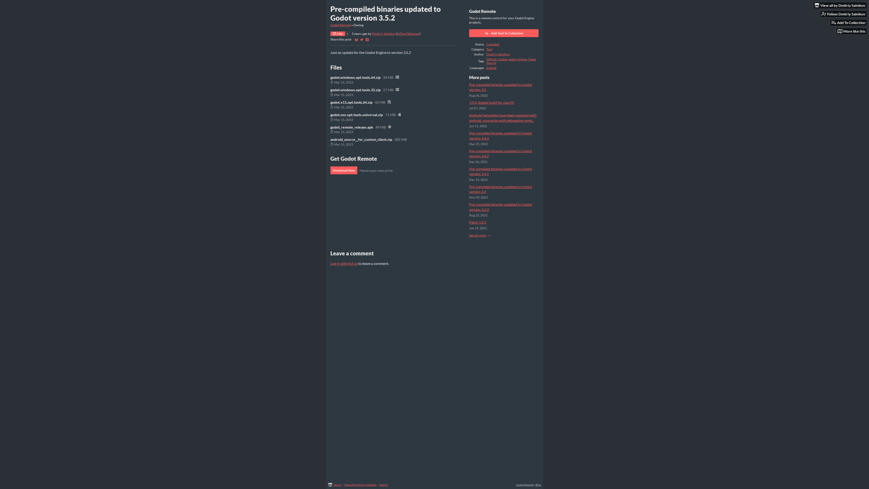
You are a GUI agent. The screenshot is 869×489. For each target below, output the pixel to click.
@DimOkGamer (408, 34)
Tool (489, 49)
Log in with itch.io (344, 263)
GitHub (491, 59)
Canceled (492, 44)
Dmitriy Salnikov (384, 34)
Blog (538, 485)
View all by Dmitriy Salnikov (360, 485)
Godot (502, 59)
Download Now (344, 170)
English (491, 68)
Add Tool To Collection (507, 33)
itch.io (337, 485)
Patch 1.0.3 (477, 222)
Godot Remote (340, 25)
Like (340, 34)
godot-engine (517, 59)
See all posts (477, 235)
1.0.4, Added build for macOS (491, 102)
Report (384, 485)
